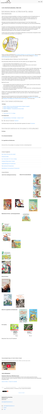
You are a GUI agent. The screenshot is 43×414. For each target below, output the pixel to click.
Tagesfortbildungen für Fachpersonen (9, 163)
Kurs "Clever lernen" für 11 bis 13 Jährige (9, 158)
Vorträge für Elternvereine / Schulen (8, 161)
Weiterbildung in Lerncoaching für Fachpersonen (10, 168)
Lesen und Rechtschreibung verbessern (24, 387)
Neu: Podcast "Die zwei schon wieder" (9, 154)
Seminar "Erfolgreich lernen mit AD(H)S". (10, 107)
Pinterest (16, 121)
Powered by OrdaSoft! (22, 392)
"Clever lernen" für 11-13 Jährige (9, 113)
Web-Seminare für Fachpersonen (8, 165)
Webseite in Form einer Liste (33, 97)
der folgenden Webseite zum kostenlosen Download (25, 54)
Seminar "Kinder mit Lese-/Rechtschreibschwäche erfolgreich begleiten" (16, 106)
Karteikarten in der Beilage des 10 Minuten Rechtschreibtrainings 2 (15, 98)
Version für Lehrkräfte (13, 381)
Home (3, 387)
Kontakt (5, 407)
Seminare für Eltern (5, 156)
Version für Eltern (5, 381)
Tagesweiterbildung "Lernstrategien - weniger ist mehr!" (13, 117)
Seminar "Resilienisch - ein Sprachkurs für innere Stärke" (13, 108)
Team (5, 409)
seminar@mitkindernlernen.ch (7, 401)
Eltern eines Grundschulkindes (11, 387)
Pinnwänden (32, 123)
